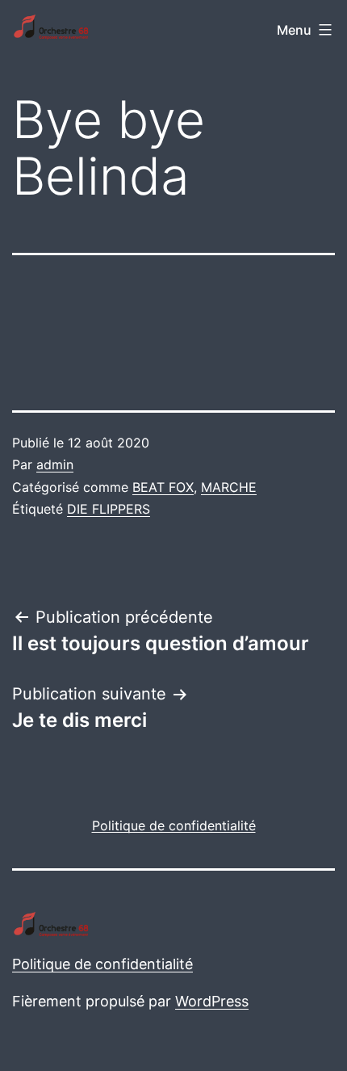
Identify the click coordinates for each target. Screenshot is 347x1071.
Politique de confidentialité (102, 964)
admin (54, 464)
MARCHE (229, 487)
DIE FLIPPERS (108, 509)
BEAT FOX (163, 487)
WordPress (212, 1001)
